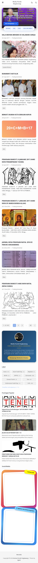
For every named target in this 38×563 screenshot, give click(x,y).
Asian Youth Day (18, 372)
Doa (28, 379)
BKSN (6, 375)
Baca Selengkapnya (10, 23)
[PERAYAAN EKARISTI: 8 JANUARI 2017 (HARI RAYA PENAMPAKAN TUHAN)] (19, 184)
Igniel (19, 560)
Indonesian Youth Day (12, 383)
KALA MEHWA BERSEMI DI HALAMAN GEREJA (18, 35)
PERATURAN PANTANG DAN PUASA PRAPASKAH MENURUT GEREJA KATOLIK (16, 455)
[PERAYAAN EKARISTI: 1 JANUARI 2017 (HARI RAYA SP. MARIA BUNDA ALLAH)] (19, 225)
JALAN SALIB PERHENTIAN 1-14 (11, 433)
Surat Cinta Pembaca (27, 28)
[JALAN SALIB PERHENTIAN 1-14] (19, 430)
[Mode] (32, 3)
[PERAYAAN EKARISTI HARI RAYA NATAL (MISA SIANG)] (19, 308)
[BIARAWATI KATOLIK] (19, 96)
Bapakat (30, 372)
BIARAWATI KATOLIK (10, 74)
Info (4, 108)
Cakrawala (28, 375)
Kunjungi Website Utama (19, 358)
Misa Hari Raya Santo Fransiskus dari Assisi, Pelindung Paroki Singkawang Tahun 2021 (17, 17)
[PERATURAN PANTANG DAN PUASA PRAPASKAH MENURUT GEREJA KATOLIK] (19, 452)
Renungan (8, 28)
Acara (19, 28)
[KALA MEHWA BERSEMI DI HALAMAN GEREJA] (19, 57)
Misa (4, 194)
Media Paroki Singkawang (17, 3)
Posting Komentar (17, 38)
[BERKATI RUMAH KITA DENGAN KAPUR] (19, 137)
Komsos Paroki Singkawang (20, 558)
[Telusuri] (36, 2)
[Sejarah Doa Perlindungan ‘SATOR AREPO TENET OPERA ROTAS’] (19, 407)
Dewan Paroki (11, 379)
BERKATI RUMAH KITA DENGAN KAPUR (16, 115)
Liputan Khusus (7, 67)
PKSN (14, 28)
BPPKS (16, 375)
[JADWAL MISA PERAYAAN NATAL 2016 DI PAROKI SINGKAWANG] (19, 267)
